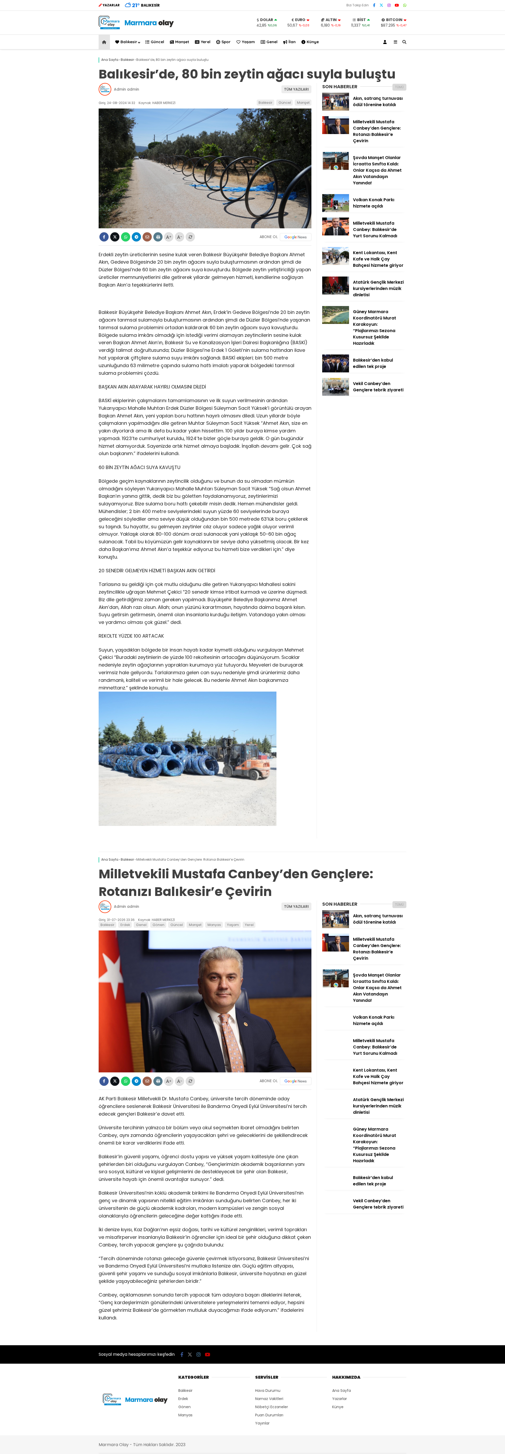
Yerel (205, 41)
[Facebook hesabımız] (374, 5)
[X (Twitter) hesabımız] (381, 5)
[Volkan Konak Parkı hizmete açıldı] (335, 210)
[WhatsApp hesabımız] (404, 5)
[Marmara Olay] (137, 28)
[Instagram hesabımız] (389, 5)
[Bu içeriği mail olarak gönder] (147, 236)
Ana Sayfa (341, 1390)
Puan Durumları (269, 1415)
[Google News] (295, 237)
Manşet (182, 41)
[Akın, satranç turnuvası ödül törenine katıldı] (335, 109)
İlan (292, 41)
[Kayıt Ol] (385, 42)
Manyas (214, 924)
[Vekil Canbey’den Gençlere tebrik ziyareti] (335, 394)
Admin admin (126, 89)
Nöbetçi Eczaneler (271, 1406)
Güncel (157, 41)
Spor (226, 41)
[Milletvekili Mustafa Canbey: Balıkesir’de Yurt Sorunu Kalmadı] (335, 234)
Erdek (125, 924)
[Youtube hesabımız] (397, 5)
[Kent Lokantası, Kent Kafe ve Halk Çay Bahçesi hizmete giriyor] (335, 263)
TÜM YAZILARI (296, 89)
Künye (313, 41)
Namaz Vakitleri (269, 1398)
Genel (271, 41)
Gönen (158, 924)
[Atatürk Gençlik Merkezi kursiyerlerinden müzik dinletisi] (335, 293)
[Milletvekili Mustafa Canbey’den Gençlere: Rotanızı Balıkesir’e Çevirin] (335, 132)
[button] (105, 42)
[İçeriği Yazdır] (158, 236)
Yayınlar (262, 1423)
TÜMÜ (399, 87)
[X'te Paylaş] (114, 236)
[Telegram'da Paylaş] (136, 236)
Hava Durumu (267, 1390)
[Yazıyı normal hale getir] (190, 236)
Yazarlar (339, 1398)
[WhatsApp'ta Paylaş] (125, 236)
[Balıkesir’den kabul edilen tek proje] (335, 371)
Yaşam (248, 41)
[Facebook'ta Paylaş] (104, 236)
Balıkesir (128, 41)
